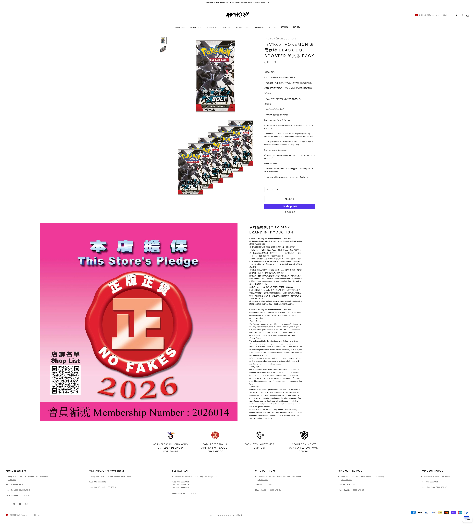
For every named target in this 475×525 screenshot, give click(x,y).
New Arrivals (180, 27)
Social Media (259, 27)
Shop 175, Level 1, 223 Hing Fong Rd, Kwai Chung (111, 476)
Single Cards (211, 27)
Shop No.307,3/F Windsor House (437, 476)
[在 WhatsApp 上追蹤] (26, 504)
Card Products (195, 27)
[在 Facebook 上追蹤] (7, 504)
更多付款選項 (290, 212)
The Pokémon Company (280, 38)
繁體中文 (446, 15)
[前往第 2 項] (163, 49)
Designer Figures (242, 27)
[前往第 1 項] (163, 40)
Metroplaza (108, 471)
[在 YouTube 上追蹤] (20, 504)
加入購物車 (290, 199)
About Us (272, 27)
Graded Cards (226, 27)
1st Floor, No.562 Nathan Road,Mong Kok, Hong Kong (195, 476)
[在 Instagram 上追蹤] (13, 504)
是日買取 (296, 27)
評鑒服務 (284, 27)
